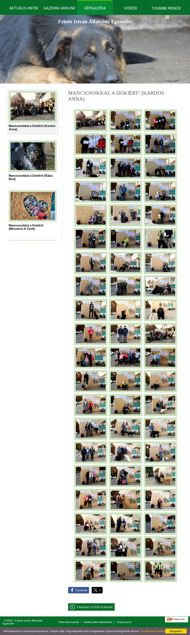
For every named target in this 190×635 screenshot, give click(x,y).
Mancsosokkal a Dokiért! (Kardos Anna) (32, 127)
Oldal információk (68, 622)
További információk (152, 631)
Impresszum (124, 622)
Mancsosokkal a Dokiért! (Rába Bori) (31, 177)
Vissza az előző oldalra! (95, 607)
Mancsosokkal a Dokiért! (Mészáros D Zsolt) (26, 226)
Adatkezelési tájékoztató (98, 622)
